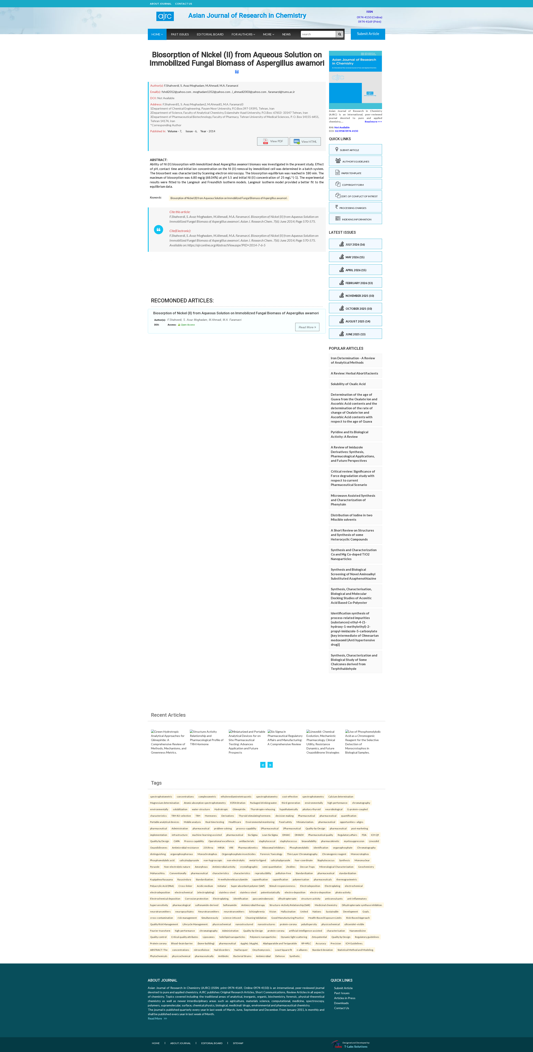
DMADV (299, 834)
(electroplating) (205, 892)
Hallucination (288, 911)
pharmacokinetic (330, 841)
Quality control (158, 936)
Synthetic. (294, 956)
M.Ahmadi (211, 85)
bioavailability (309, 841)
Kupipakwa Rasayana (161, 879)
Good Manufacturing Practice (287, 917)
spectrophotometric (161, 796)
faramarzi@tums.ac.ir (281, 92)
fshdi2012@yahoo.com (176, 92)
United (304, 911)
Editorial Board (210, 34)
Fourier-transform (160, 930)
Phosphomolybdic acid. (162, 860)
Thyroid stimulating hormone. (255, 815)
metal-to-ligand (257, 860)
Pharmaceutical (306, 815)
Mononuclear (362, 860)
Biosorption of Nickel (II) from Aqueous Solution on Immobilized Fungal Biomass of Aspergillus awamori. (229, 198)
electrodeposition (160, 892)
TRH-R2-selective (181, 815)
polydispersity (309, 924)
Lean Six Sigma (270, 834)
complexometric (207, 796)
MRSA (221, 847)
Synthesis (344, 860)
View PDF (275, 141)
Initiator (222, 885)
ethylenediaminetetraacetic (236, 796)
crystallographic (249, 866)
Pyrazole (154, 866)
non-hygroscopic (213, 860)
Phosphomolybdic (299, 847)
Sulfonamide (230, 904)
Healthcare (235, 821)
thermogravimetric (346, 879)
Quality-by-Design (315, 828)
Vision (272, 911)
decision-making (284, 815)
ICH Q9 (375, 834)
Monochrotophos (207, 853)
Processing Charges (352, 208)
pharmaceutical (328, 815)
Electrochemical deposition (165, 898)
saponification (260, 879)
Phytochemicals (158, 956)
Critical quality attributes (184, 936)
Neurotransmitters (208, 911)
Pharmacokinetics (248, 847)
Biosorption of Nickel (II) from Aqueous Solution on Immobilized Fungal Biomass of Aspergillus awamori (236, 58)
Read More (306, 327)
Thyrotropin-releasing (262, 809)
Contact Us (183, 3)
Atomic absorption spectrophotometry (205, 802)
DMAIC (286, 834)
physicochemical (222, 924)
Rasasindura (184, 879)
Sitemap (238, 1043)
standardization (347, 873)
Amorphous (201, 866)
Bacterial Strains (242, 956)
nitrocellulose (201, 949)
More (267, 34)
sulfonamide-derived (206, 904)
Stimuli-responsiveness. (282, 885)
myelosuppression (354, 841)
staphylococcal (267, 841)
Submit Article (368, 33)
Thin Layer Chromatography (302, 853)
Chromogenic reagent (334, 853)
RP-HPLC (306, 943)
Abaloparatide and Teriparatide (280, 943)
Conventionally (177, 873)
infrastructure (180, 834)
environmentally (314, 802)
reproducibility (263, 873)
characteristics (158, 815)
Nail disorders (222, 949)
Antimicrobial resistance (185, 847)
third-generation (291, 802)
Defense (280, 956)
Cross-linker (185, 885)
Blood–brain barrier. (182, 943)
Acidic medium (205, 885)
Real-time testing (214, 821)
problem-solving (223, 828)
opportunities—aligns (351, 821)
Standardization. (204, 879)
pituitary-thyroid (312, 809)
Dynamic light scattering (294, 936)
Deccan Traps (307, 866)
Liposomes (209, 936)
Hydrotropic (221, 809)
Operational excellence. (221, 841)
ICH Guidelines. (354, 943)
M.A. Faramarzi (229, 85)
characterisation (336, 930)
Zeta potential (319, 936)
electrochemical (354, 885)
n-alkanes (302, 949)
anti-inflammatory (357, 898)
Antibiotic (223, 956)
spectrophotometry (267, 796)
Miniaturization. (305, 821)
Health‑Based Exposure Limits (325, 917)
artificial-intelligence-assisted (305, 930)
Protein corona (158, 943)
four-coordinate (304, 860)
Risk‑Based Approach (358, 917)
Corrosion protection (196, 898)
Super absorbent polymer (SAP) (248, 885)
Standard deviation (322, 949)
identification (321, 847)
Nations (317, 911)
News (286, 34)
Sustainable (332, 911)
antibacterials (246, 841)
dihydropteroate (287, 898)
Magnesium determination (164, 802)
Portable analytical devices (164, 821)
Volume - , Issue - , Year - (191, 131)
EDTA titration (237, 802)
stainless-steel (227, 892)
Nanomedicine (358, 930)
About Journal (160, 3)
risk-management (187, 917)
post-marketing (359, 828)
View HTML (308, 141)
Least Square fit (283, 949)
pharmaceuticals (323, 879)
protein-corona (288, 924)
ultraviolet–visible (354, 924)
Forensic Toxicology (271, 853)
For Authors (242, 34)
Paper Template (350, 173)
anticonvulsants (334, 898)
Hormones (211, 815)
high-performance (337, 802)
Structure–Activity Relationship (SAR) (289, 904)
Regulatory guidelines (367, 936)
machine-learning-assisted (207, 834)
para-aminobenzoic (263, 898)
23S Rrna (208, 847)
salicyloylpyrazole (189, 860)
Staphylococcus (326, 860)
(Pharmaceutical (270, 828)
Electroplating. (221, 898)
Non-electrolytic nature (177, 866)
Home (156, 34)
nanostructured (244, 924)
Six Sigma (253, 834)
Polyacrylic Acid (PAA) (162, 885)
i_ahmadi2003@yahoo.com (249, 92)
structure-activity (310, 898)
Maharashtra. (157, 873)
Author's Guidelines (355, 161)
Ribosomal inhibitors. (273, 847)
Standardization (304, 873)
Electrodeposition (310, 885)
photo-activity (343, 892)
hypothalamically (289, 809)
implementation (158, 834)
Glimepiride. (239, 809)
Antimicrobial (263, 956)
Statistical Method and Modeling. (355, 949)
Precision (336, 943)
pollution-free (283, 873)
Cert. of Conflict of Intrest (359, 196)
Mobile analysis (192, 821)
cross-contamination (161, 917)
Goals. (365, 911)
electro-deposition (295, 892)
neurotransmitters (160, 911)
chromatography (361, 802)
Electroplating (332, 885)
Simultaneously (209, 917)
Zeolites (290, 866)
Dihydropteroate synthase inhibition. (362, 904)
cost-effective (290, 796)
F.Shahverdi (171, 85)
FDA (364, 834)
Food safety (285, 821)
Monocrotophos (360, 853)
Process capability (194, 841)
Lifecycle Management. (195, 924)
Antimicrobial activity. (223, 866)
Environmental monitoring (260, 821)
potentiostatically (270, 892)
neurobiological (333, 809)
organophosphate (342, 847)
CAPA (177, 841)
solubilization (180, 809)
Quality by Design (159, 841)
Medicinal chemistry (326, 904)
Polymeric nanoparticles (263, 936)
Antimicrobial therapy (253, 904)
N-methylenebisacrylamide (233, 879)
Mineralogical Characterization (336, 866)
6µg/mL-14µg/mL (249, 943)
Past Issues (180, 34)
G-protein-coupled (357, 809)
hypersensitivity (159, 904)
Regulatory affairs (347, 834)
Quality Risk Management (164, 924)
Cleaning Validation (256, 917)
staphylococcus (288, 841)
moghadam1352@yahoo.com (211, 92)
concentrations (185, 796)
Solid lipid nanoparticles (232, 936)
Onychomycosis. (261, 949)
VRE (231, 847)
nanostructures (266, 924)
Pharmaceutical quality (320, 834)
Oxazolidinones (158, 847)
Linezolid (374, 841)
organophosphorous (181, 853)
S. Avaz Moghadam (192, 85)
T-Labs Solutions (355, 1046)
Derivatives (227, 815)
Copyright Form (352, 184)
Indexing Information (355, 219)
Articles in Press (344, 998)
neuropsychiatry (184, 911)
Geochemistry (366, 866)
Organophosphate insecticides (239, 853)
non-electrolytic (236, 860)
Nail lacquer (241, 949)
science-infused (232, 917)
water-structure (201, 809)
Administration (180, 828)
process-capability (246, 828)
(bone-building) (206, 943)
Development (350, 911)
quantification (348, 815)
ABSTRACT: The (159, 949)
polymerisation (301, 879)
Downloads (341, 1003)
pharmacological (182, 904)
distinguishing (158, 853)
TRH (198, 815)
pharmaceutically (204, 956)
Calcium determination (340, 796)
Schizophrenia (257, 911)
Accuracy (321, 943)
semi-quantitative (272, 866)
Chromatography (366, 847)
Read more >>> (373, 121)
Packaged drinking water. (263, 802)
